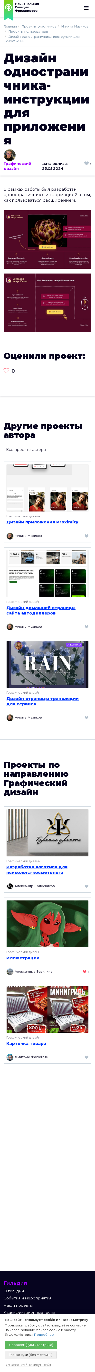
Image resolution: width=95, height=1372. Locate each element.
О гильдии (14, 1291)
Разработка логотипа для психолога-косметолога (36, 869)
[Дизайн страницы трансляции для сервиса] (47, 664)
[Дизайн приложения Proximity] (47, 487)
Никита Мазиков (28, 536)
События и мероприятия (27, 1298)
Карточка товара (26, 1043)
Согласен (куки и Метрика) (31, 1345)
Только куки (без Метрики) (30, 1355)
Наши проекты (18, 1305)
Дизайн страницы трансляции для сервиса (42, 701)
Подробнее (44, 1334)
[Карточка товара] (47, 1009)
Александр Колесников (34, 886)
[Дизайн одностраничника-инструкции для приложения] (47, 239)
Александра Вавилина (33, 971)
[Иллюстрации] (47, 923)
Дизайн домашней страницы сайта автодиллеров (41, 610)
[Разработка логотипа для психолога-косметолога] (47, 832)
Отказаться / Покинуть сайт (28, 1365)
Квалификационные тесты (29, 1312)
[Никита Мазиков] (47, 155)
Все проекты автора (26, 449)
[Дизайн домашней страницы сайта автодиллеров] (47, 573)
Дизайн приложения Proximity (42, 522)
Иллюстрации (22, 958)
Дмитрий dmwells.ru (31, 1057)
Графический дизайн (17, 166)
